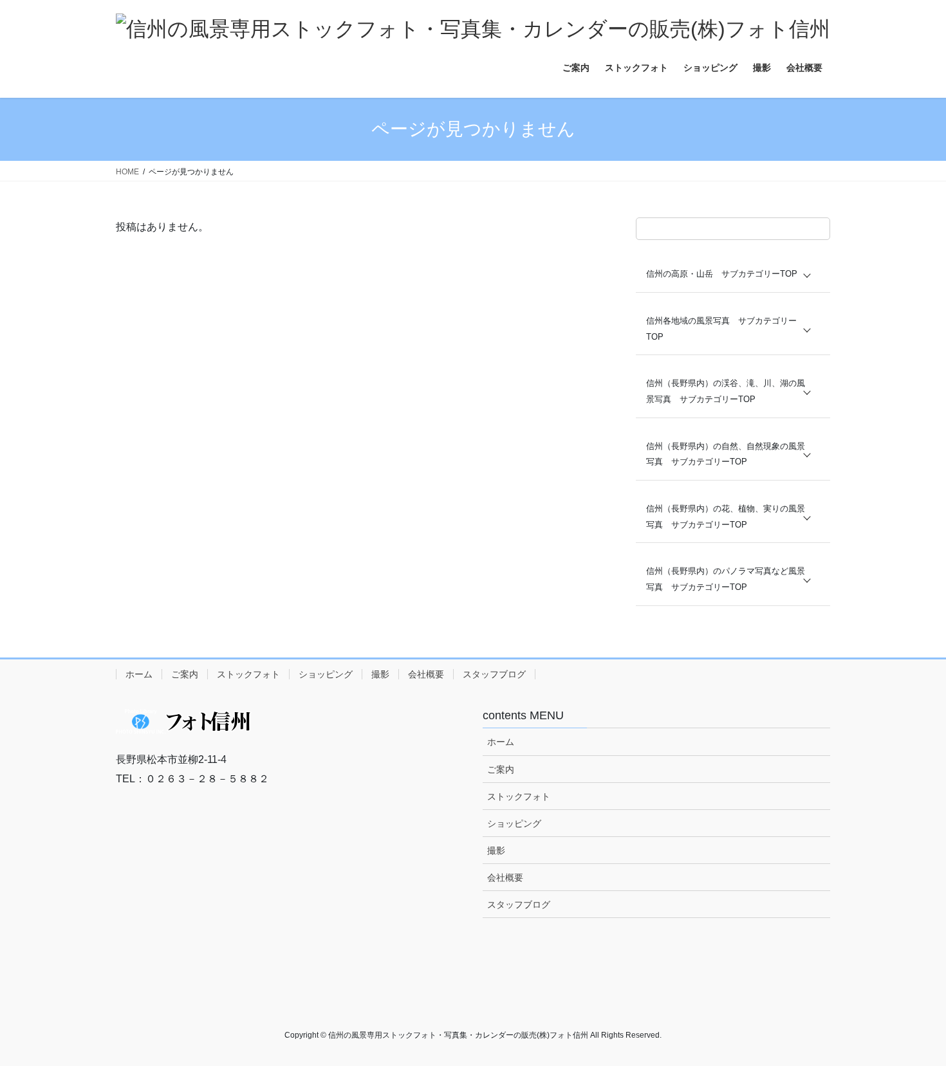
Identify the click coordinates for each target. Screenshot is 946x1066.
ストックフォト (248, 674)
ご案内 (184, 674)
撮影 (380, 674)
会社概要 (426, 674)
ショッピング (326, 674)
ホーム (139, 674)
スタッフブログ (494, 674)
